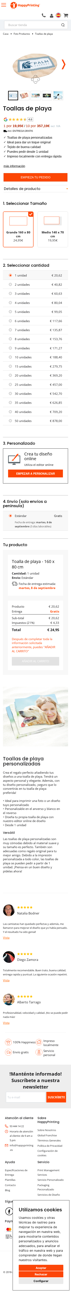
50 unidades (23, 421)
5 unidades (22, 312)
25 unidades (23, 385)
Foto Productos (22, 33)
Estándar (21, 516)
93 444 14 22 (17, 1126)
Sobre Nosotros (46, 1130)
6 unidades (22, 321)
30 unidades (23, 394)
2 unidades (22, 284)
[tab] (35, 189)
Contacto (10, 1185)
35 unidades (23, 403)
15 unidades (23, 366)
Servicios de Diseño (48, 1194)
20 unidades (23, 375)
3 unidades (22, 293)
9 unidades (22, 348)
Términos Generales (49, 1140)
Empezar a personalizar (35, 473)
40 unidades (23, 412)
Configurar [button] (41, 1281)
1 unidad (21, 275)
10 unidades (23, 357)
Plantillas (10, 1180)
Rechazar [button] (41, 1274)
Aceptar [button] (41, 1267)
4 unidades (22, 303)
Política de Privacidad (49, 1145)
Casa (5, 33)
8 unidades (22, 339)
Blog (7, 1190)
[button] (63, 63)
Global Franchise (47, 1135)
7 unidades (22, 330)
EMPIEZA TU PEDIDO (35, 177)
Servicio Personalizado (50, 1180)
